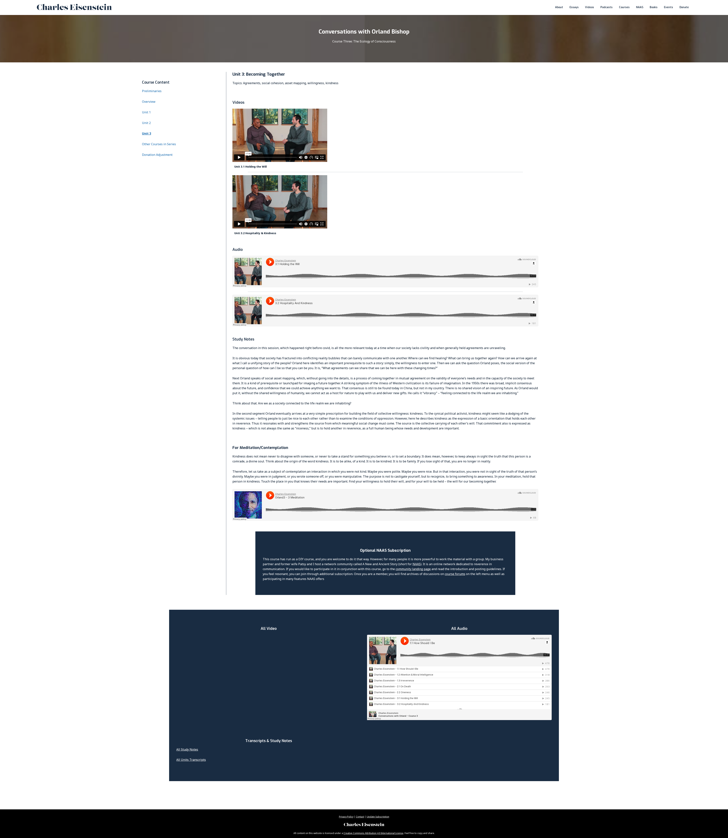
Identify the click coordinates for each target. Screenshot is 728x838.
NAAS (416, 564)
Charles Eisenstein (364, 825)
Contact (360, 816)
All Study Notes (187, 749)
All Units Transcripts (191, 760)
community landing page (413, 569)
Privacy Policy (346, 816)
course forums (455, 574)
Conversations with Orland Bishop (364, 31)
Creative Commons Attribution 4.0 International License (373, 833)
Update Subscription (378, 816)
